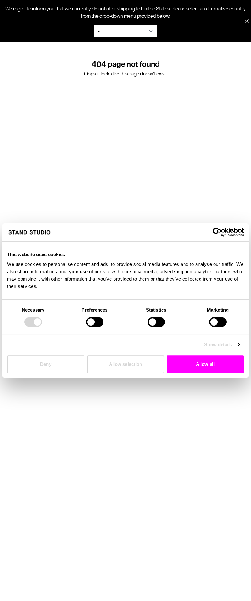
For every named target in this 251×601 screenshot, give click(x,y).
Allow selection (125, 364)
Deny (45, 364)
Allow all (205, 364)
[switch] (94, 322)
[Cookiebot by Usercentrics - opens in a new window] (217, 232)
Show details (218, 344)
